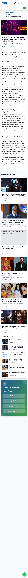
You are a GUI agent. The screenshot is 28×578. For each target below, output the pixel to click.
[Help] (11, 3)
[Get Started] (22, 3)
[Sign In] (18, 3)
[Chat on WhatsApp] (24, 574)
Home (2, 12)
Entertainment (10, 12)
